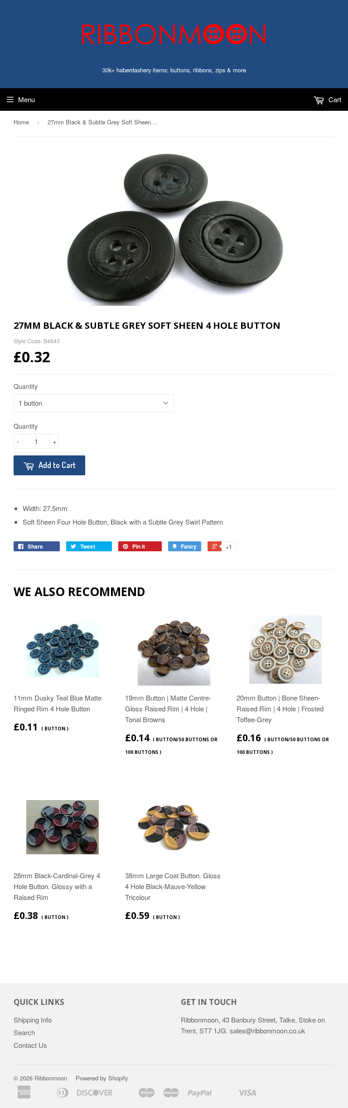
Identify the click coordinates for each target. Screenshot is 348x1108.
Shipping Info (33, 1019)
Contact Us (30, 1045)
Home (21, 122)
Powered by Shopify (102, 1078)
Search (24, 1032)
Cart (334, 99)
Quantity (26, 386)
